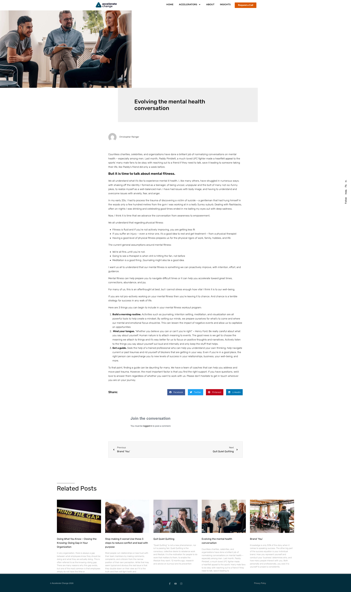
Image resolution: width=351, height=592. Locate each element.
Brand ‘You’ (256, 538)
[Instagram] (181, 583)
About (210, 4)
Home (169, 4)
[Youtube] (175, 583)
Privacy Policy (260, 583)
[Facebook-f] (170, 583)
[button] (176, 392)
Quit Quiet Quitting (163, 538)
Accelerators (188, 4)
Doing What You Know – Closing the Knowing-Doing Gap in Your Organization (77, 542)
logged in (147, 425)
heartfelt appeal (224, 158)
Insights (225, 4)
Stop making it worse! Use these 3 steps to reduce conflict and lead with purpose (126, 542)
